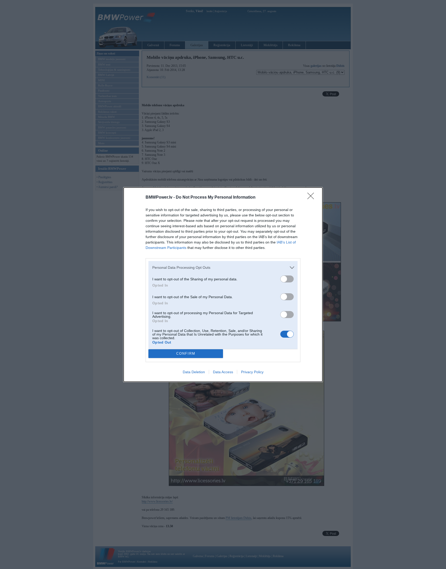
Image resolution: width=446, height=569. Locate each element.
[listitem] (223, 267)
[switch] (287, 278)
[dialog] (223, 285)
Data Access (223, 372)
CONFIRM (185, 353)
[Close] (312, 197)
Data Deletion (194, 372)
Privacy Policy (252, 372)
